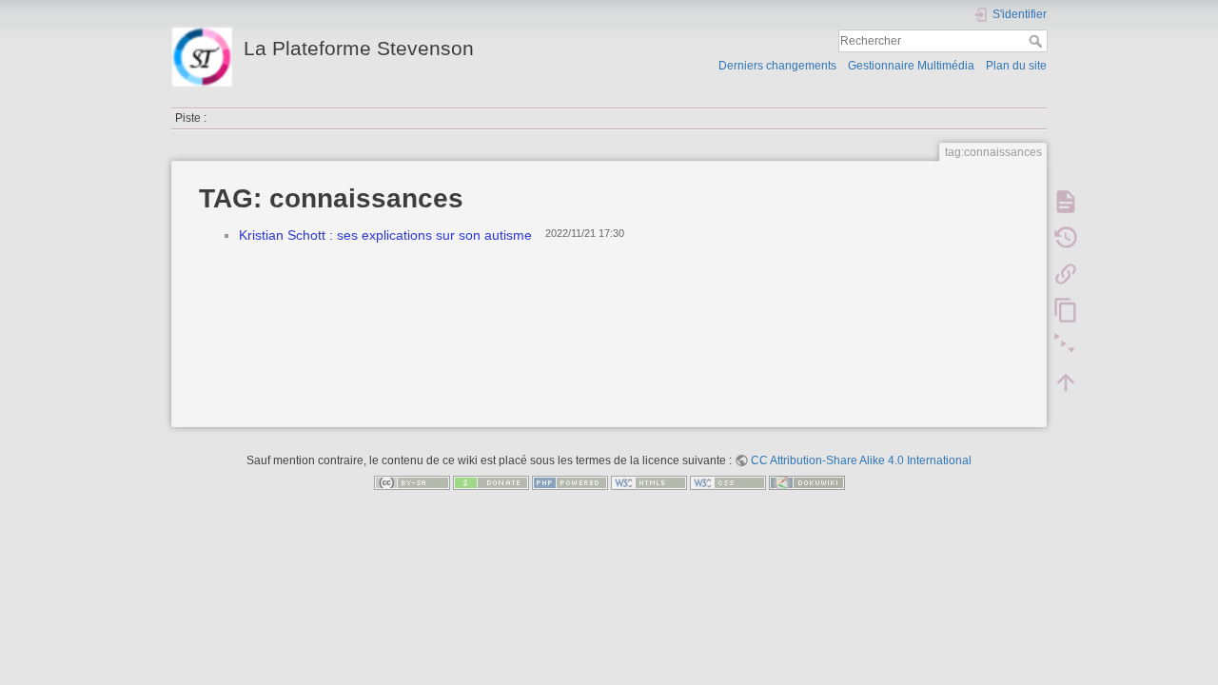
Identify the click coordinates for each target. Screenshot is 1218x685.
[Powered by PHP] (570, 482)
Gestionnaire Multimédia (911, 65)
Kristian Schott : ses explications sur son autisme (385, 235)
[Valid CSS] (728, 482)
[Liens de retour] (1066, 274)
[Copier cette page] (1066, 310)
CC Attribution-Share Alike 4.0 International (861, 460)
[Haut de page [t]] (1066, 382)
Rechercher (1038, 41)
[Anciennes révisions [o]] (1066, 238)
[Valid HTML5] (649, 482)
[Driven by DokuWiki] (807, 482)
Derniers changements (777, 65)
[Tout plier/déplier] (1066, 346)
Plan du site (1016, 65)
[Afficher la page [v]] (1066, 202)
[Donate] (491, 482)
